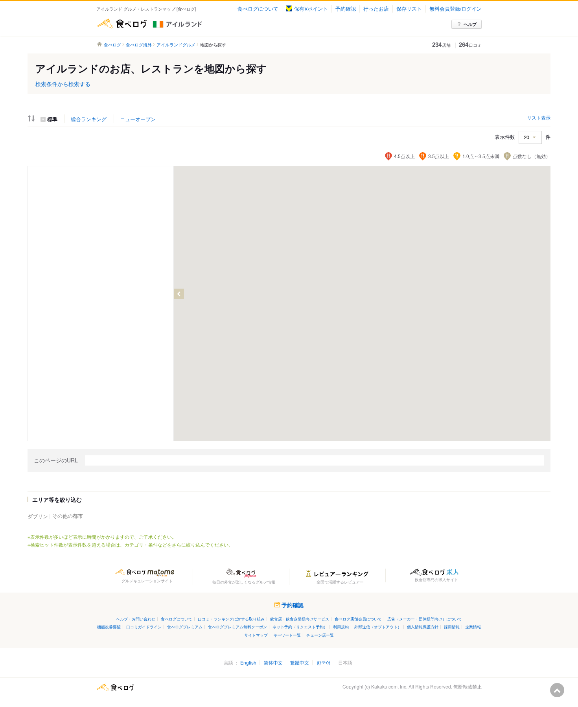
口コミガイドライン (144, 627)
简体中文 (273, 662)
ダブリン (38, 516)
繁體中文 (299, 662)
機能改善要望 (109, 627)
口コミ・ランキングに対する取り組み (231, 619)
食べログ (121, 23)
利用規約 (341, 627)
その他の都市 (67, 515)
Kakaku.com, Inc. (389, 686)
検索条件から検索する (62, 84)
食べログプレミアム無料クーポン (237, 627)
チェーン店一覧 (320, 635)
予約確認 (345, 8)
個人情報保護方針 (422, 627)
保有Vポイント (311, 8)
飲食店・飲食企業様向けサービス (299, 619)
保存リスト (409, 8)
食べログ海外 (139, 45)
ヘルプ (470, 24)
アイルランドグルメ (175, 45)
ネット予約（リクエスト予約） (300, 627)
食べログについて (257, 8)
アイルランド (192, 23)
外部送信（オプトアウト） (377, 627)
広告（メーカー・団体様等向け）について (424, 619)
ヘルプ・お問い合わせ (135, 619)
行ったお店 (376, 8)
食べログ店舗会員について (358, 619)
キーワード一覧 (287, 635)
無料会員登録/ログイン (455, 8)
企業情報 (473, 627)
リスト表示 (538, 117)
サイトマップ (256, 635)
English (248, 662)
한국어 (324, 662)
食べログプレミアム (184, 627)
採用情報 (452, 627)
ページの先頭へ (557, 690)
